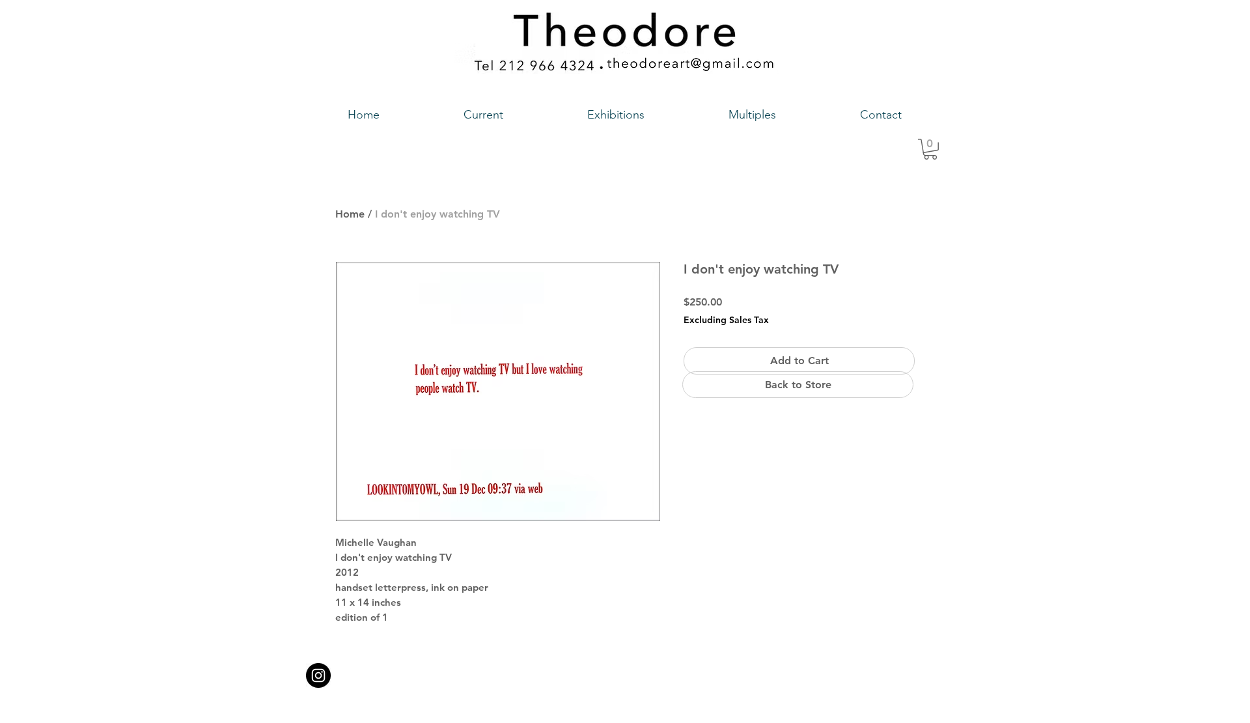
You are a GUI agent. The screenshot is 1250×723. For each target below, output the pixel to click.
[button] (930, 149)
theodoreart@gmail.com (569, 671)
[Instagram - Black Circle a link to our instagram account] (318, 675)
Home (350, 214)
